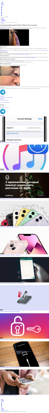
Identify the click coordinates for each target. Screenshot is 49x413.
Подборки (1, 197)
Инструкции (2, 23)
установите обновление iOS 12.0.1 (11, 62)
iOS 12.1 (3, 102)
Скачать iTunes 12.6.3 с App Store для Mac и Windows (7, 170)
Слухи (2, 3)
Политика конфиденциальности (5, 410)
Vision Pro (2, 21)
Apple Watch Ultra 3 (3, 20)
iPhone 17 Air (2, 18)
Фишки (2, 4)
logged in (4, 107)
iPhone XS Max (8, 102)
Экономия (2, 401)
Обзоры (2, 399)
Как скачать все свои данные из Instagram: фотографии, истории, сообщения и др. (12, 339)
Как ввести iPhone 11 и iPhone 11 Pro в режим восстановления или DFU (10, 367)
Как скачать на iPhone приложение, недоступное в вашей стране (9, 142)
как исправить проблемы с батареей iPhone (30, 57)
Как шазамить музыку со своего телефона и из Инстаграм (8, 395)
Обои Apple (2, 400)
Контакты (2, 408)
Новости (2, 2)
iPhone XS (5, 102)
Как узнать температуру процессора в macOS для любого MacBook (10, 311)
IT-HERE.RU (1, 22)
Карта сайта (2, 409)
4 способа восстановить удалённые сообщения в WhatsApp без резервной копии (11, 283)
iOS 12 (3, 22)
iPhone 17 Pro (2, 19)
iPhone (0, 225)
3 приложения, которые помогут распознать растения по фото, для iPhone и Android (12, 198)
